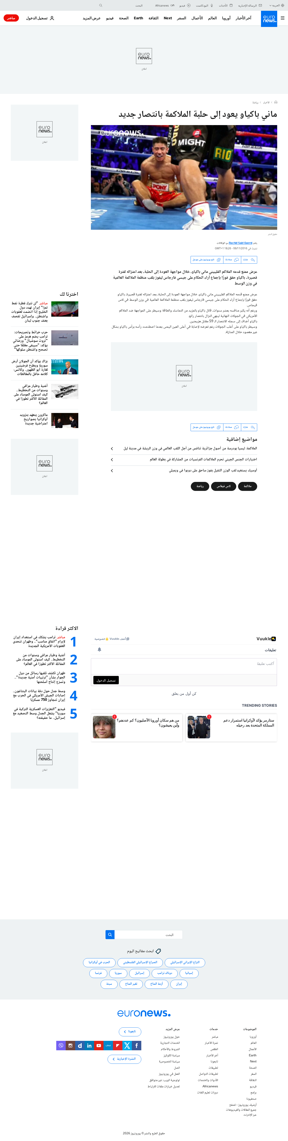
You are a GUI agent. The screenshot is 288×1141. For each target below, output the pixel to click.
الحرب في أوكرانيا (99, 962)
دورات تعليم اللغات (207, 1092)
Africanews (210, 1086)
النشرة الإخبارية (126, 1059)
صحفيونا (251, 1099)
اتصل (177, 1068)
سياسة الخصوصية (169, 1061)
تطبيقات (213, 1068)
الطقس (214, 1049)
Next (168, 18)
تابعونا (214, 1061)
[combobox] (123, 5)
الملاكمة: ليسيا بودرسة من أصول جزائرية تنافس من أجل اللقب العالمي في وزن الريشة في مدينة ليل (190, 448)
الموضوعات (249, 1029)
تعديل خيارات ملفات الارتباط (164, 1086)
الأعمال (197, 18)
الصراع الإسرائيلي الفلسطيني (140, 962)
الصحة (123, 18)
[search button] (100, 5)
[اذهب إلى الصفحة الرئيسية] (269, 19)
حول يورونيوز (172, 1037)
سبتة (109, 984)
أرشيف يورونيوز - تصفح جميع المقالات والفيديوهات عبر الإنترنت (241, 1109)
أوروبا (226, 18)
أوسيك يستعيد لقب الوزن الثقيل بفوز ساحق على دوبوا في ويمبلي (213, 470)
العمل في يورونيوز (169, 1074)
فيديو (110, 18)
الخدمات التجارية (170, 1043)
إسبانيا (189, 973)
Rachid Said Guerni (240, 243)
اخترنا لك (69, 294)
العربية (276, 5)
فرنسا (98, 973)
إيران (179, 984)
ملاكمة (248, 486)
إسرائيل (139, 973)
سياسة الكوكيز (172, 1055)
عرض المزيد (173, 1029)
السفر (181, 18)
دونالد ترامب (164, 973)
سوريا (118, 973)
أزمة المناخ (156, 984)
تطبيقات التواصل (208, 1074)
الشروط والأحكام (170, 1049)
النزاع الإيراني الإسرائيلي (185, 962)
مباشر (11, 18)
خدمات (213, 1029)
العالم (212, 18)
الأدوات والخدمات (208, 1080)
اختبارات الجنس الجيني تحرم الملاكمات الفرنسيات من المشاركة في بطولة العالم (203, 459)
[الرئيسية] (275, 103)
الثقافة (153, 18)
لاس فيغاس (224, 486)
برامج (253, 1092)
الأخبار (266, 103)
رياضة (255, 103)
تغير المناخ (131, 984)
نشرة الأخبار (211, 1043)
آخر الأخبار (243, 18)
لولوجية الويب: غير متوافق (164, 1080)
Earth (138, 18)
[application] (184, 177)
